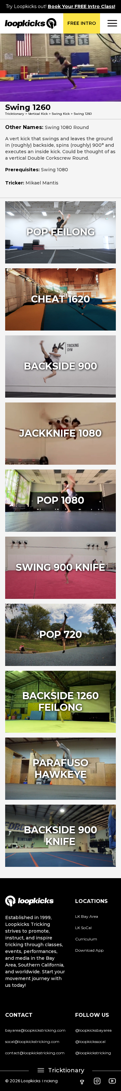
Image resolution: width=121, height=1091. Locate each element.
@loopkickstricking (93, 1052)
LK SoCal (83, 927)
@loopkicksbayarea (93, 1030)
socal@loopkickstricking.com (32, 1041)
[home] (28, 23)
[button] (111, 23)
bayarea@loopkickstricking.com (35, 1030)
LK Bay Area (86, 916)
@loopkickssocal (90, 1041)
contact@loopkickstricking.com (35, 1052)
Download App (89, 950)
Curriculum (86, 939)
